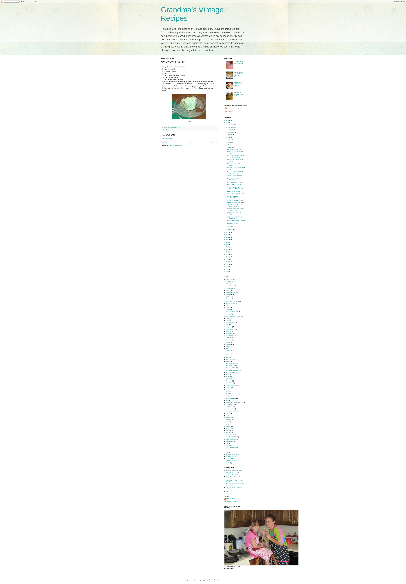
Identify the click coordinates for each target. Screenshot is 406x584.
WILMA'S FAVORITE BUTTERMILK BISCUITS (235, 187)
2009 (227, 269)
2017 (227, 249)
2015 (227, 254)
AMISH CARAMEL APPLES (235, 200)
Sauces (228, 430)
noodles (228, 396)
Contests (228, 314)
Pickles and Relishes (232, 411)
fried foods (229, 340)
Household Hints (230, 368)
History (228, 361)
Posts (228, 108)
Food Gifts (229, 337)
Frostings (228, 344)
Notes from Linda (231, 398)
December (231, 125)
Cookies (228, 318)
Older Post (214, 142)
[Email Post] (184, 127)
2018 (227, 247)
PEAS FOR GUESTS (233, 223)
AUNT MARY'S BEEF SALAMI (238, 62)
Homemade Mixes (231, 363)
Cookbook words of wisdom (234, 316)
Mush (227, 394)
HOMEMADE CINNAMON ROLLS (238, 84)
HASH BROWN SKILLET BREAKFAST (234, 178)
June (229, 139)
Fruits (227, 346)
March (229, 147)
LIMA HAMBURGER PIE (234, 184)
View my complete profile (231, 501)
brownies (228, 294)
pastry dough (229, 409)
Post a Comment (168, 138)
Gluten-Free (229, 351)
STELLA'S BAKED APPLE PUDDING (234, 217)
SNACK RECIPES (231, 437)
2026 (227, 120)
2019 (227, 244)
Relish (227, 424)
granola (228, 353)
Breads (228, 290)
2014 (227, 257)
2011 (227, 264)
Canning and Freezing (232, 301)
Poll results (229, 417)
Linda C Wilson (230, 498)
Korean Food (229, 379)
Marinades (229, 381)
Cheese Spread (230, 303)
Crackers (228, 320)
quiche (228, 422)
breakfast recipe (230, 292)
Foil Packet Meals (231, 335)
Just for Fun (229, 376)
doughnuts (229, 327)
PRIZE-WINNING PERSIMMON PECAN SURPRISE (236, 156)
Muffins (228, 391)
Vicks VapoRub (230, 458)
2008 (227, 271)
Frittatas (228, 342)
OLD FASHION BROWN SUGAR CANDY (239, 94)
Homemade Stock (231, 366)
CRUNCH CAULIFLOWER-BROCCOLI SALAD (235, 205)
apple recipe (229, 281)
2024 (227, 232)
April (229, 144)
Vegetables (229, 456)
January (230, 229)
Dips (227, 325)
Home (189, 142)
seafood (228, 432)
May (229, 142)
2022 (227, 237)
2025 (227, 122)
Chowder (228, 307)
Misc (227, 389)
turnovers (228, 450)
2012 (227, 262)
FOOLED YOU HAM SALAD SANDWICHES (235, 172)
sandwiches (229, 428)
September (231, 132)
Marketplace (229, 383)
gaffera (206, 580)
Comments (230, 111)
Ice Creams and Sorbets (233, 370)
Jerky (227, 374)
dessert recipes (230, 322)
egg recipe (229, 333)
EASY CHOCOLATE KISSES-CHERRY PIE (235, 209)
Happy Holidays (230, 359)
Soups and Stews (231, 439)
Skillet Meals (229, 435)
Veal (227, 452)
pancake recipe (230, 404)
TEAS (227, 443)
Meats (227, 387)
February (230, 226)
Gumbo (228, 357)
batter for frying (230, 286)
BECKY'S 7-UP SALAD (234, 191)
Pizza (227, 415)
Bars (227, 284)
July (229, 137)
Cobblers (228, 309)
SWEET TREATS (230, 491)
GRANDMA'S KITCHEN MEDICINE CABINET (232, 473)
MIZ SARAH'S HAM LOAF (234, 149)
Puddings (228, 419)
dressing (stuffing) (231, 329)
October (230, 130)
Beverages (229, 288)
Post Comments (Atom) (175, 145)
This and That (230, 445)
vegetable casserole (231, 454)
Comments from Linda (232, 312)
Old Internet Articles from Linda (234, 402)
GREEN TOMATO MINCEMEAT (236, 202)
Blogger (218, 580)
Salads (167, 129)
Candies (228, 299)
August (230, 135)
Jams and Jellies (230, 372)
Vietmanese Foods (231, 460)
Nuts (227, 400)
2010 (227, 267)
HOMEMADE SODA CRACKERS (233, 196)
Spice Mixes (229, 441)
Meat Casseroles (230, 385)
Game (227, 348)
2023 (227, 234)
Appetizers (229, 279)
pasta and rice (230, 407)
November (231, 127)
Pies (227, 413)
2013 (227, 259)
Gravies (228, 355)
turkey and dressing (231, 447)
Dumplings (229, 331)
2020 (227, 242)
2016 (227, 252)
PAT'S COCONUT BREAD (234, 182)
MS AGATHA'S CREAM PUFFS (236, 221)
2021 (227, 239)
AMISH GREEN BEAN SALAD (236, 175)
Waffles (228, 463)
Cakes (227, 297)
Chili (227, 305)
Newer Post (164, 142)
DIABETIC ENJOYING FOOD (234, 470)
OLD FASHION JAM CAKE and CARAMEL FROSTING (238, 75)
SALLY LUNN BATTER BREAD (236, 193)
